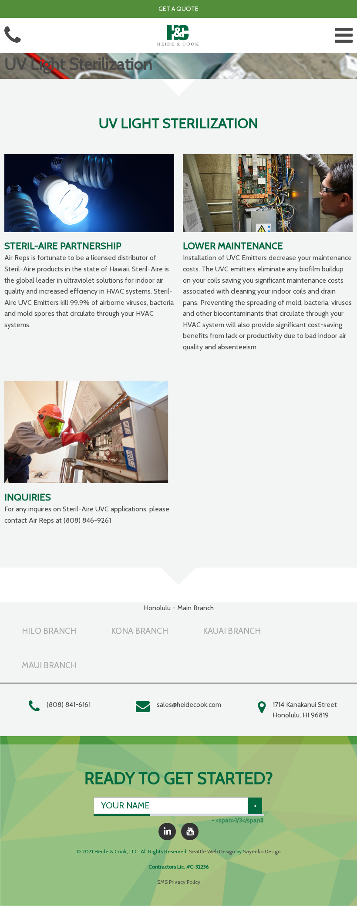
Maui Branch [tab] (49, 665)
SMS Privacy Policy (178, 882)
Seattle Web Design (212, 851)
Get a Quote (178, 9)
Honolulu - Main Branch (179, 608)
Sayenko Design (262, 851)
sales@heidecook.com (189, 704)
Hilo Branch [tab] (49, 630)
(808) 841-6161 (69, 704)
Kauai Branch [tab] (232, 630)
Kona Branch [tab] (139, 630)
